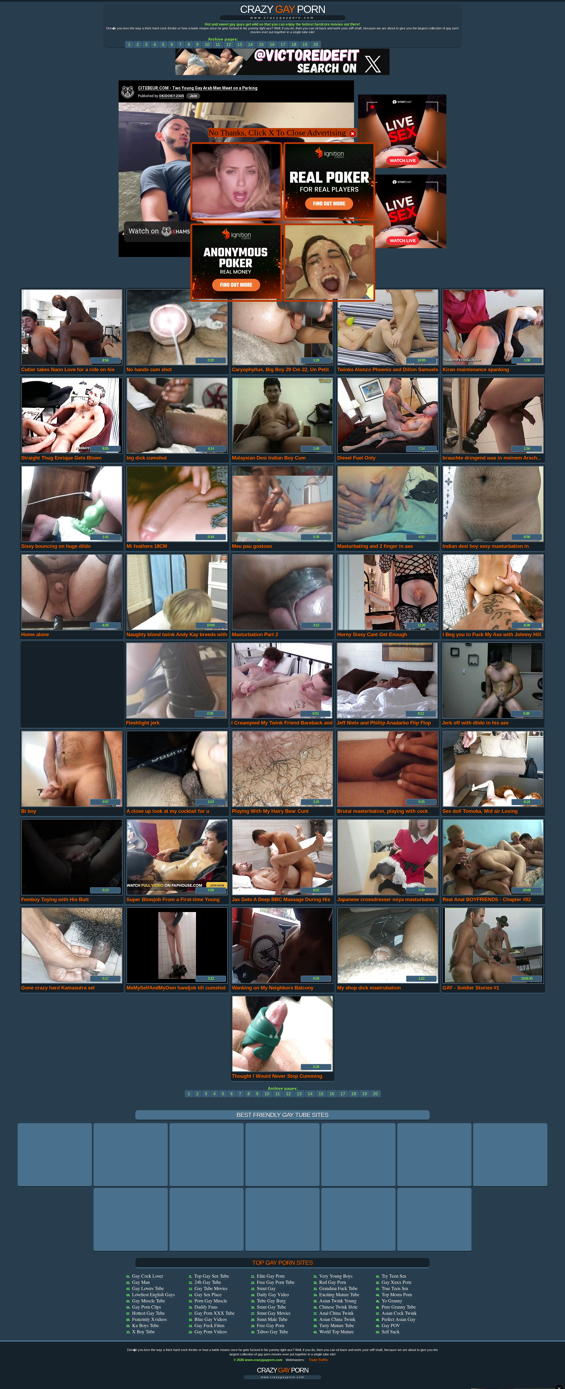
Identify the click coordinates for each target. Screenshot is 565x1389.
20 (315, 44)
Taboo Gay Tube (272, 1331)
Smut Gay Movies (273, 1313)
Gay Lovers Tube (148, 1288)
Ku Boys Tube (145, 1325)
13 (239, 44)
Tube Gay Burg (271, 1300)
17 (283, 44)
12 (228, 44)
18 (294, 44)
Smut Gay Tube (271, 1307)
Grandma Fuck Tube (338, 1288)
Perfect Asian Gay (399, 1319)
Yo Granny (392, 1300)
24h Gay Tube (208, 1282)
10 (207, 44)
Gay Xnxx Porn (396, 1282)
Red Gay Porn (332, 1282)
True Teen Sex (395, 1288)
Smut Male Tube (272, 1319)
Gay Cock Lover (147, 1276)
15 (261, 44)
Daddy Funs (206, 1307)
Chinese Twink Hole (338, 1307)
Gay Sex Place (208, 1294)
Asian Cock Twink (399, 1313)
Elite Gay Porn (271, 1276)
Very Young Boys (336, 1276)
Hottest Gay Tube (148, 1313)
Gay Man (141, 1282)
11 (218, 44)
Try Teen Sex (394, 1276)
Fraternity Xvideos (149, 1319)
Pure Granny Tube (399, 1307)
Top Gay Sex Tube (211, 1276)
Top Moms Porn (397, 1294)
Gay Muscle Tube (148, 1300)
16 (272, 44)
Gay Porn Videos (211, 1331)
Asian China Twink (337, 1319)
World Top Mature (336, 1331)
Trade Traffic (318, 1360)
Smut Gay (266, 1288)
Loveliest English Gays (153, 1294)
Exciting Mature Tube (339, 1294)
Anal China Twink (336, 1313)
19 (305, 44)
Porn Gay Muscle (211, 1300)
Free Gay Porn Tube (276, 1282)
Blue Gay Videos (211, 1319)
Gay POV (391, 1325)
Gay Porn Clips (146, 1307)
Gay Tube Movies (211, 1288)
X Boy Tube (143, 1331)
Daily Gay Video (273, 1294)
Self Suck (391, 1331)
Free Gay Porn (270, 1325)
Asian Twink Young (338, 1300)
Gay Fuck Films (210, 1325)
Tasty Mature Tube (336, 1325)
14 (250, 44)
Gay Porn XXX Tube (215, 1313)
